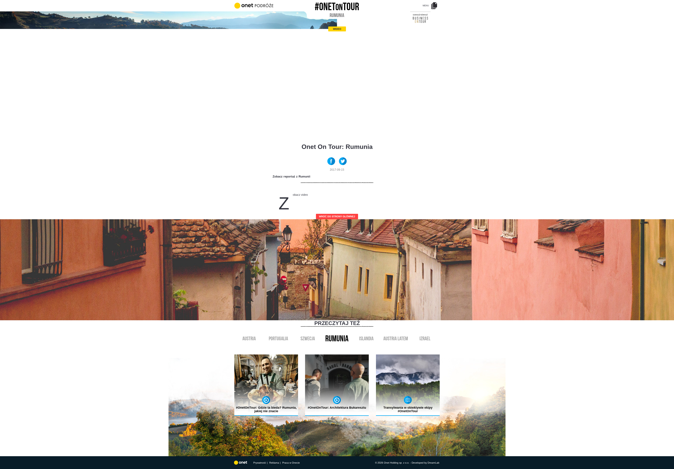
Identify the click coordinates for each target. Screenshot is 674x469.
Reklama (274, 462)
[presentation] (333, 346)
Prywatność (259, 462)
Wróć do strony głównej (337, 216)
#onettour (337, 5)
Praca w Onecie (291, 462)
